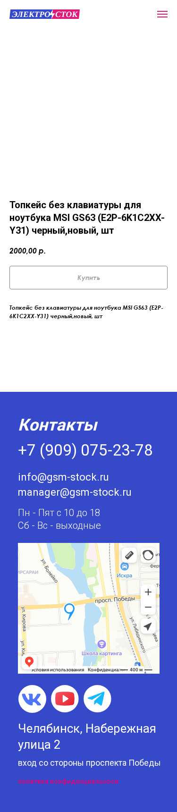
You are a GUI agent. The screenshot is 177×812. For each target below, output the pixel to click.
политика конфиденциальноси (68, 781)
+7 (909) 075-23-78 (85, 450)
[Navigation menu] (162, 14)
